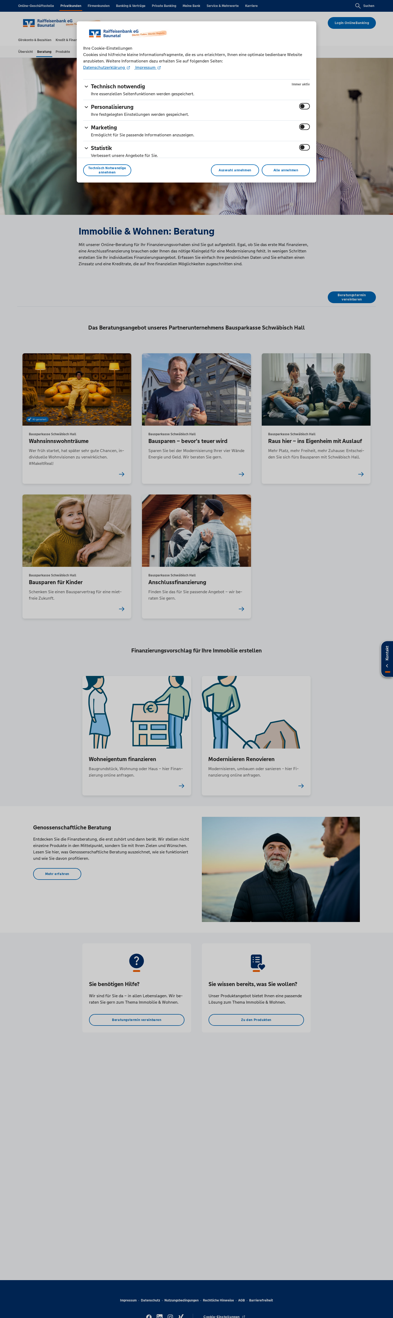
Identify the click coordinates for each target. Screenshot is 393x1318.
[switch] (304, 106)
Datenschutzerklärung (104, 67)
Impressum (145, 67)
